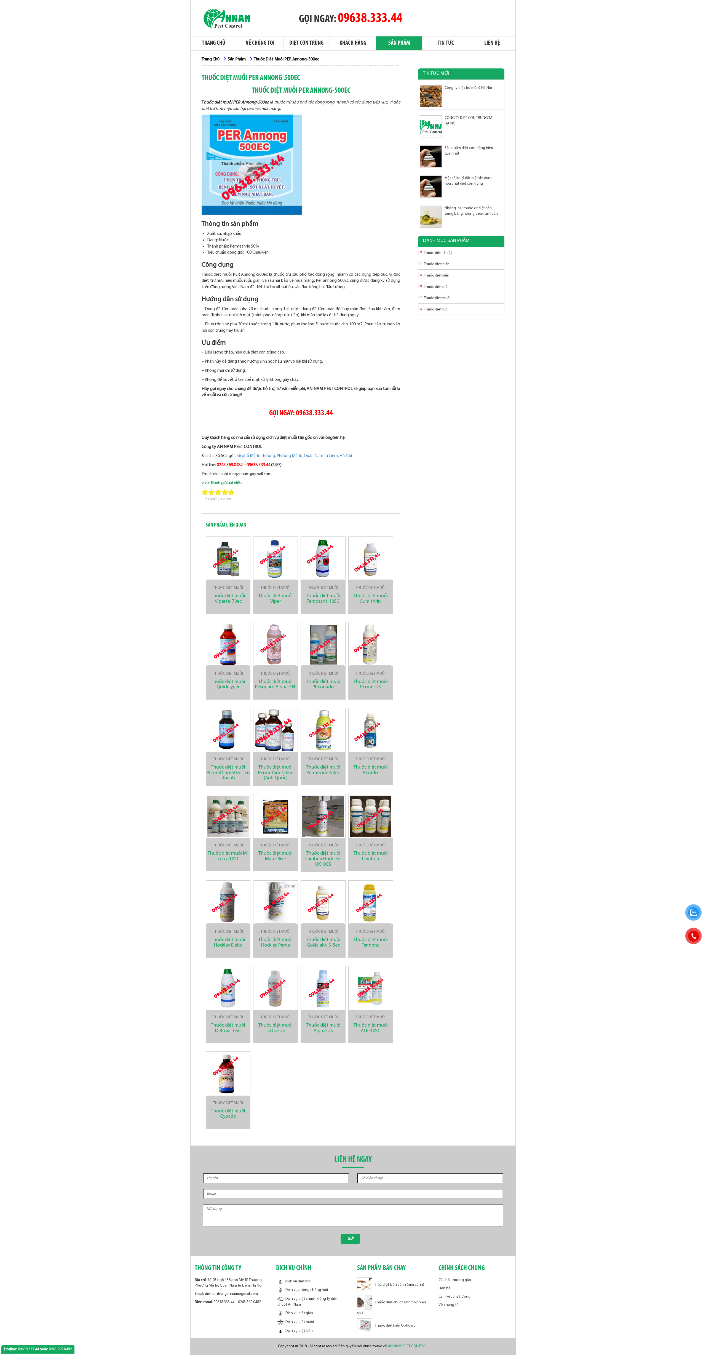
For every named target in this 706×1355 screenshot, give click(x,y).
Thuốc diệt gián (437, 264)
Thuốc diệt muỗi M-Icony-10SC (228, 856)
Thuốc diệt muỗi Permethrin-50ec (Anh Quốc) (275, 773)
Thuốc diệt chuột (438, 253)
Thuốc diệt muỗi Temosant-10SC (323, 599)
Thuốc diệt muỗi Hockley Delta (228, 942)
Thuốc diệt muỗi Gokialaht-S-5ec (323, 942)
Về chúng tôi (260, 43)
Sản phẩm (399, 43)
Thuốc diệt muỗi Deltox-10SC (228, 1028)
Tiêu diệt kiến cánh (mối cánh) (399, 1285)
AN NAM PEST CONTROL (408, 1346)
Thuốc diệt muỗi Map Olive (275, 856)
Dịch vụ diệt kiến (299, 1331)
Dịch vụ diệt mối (298, 1281)
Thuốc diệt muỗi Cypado (228, 1114)
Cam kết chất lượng (454, 1297)
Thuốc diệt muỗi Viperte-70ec (228, 599)
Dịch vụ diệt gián (299, 1313)
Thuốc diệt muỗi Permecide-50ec (323, 770)
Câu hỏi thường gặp (454, 1280)
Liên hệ (492, 43)
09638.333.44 (370, 19)
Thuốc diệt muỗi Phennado (323, 684)
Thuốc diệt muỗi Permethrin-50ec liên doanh (228, 773)
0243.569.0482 (230, 465)
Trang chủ (213, 43)
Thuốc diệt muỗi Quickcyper (228, 684)
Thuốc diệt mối (436, 287)
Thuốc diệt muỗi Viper (275, 599)
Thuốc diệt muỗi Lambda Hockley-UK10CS (323, 859)
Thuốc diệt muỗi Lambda (371, 856)
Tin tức (446, 43)
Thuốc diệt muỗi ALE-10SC (371, 1028)
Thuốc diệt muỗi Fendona (371, 942)
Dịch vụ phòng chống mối (306, 1290)
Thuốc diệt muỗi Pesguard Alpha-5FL (275, 684)
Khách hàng (352, 43)
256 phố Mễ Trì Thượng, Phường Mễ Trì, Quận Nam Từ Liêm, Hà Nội (293, 456)
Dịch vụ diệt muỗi (299, 1322)
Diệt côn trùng (306, 43)
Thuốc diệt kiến (436, 275)
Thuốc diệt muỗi (228, 588)
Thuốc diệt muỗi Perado (371, 770)
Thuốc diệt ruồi (436, 309)
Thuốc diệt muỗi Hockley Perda (275, 942)
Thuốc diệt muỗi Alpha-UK (323, 1028)
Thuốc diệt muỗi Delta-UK (275, 1028)
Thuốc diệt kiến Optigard (395, 1326)
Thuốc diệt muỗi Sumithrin (371, 599)
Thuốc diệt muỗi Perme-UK (371, 684)
